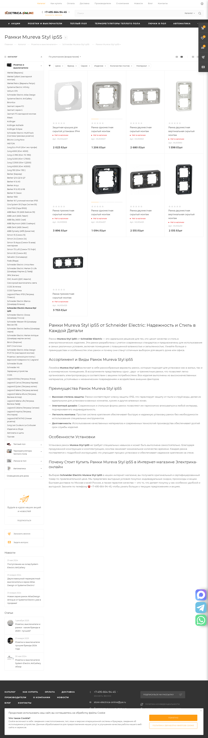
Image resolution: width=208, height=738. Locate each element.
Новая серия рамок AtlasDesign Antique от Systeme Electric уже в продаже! (24, 599)
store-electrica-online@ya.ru (110, 702)
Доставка (68, 692)
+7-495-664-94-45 (55, 12)
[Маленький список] (177, 56)
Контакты (24, 703)
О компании (41, 697)
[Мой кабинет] (202, 4)
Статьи (9, 612)
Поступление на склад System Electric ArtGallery (22, 566)
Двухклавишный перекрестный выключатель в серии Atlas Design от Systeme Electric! (23, 581)
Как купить (30, 692)
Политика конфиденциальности (162, 704)
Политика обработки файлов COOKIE (173, 725)
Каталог (10, 692)
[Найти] (199, 13)
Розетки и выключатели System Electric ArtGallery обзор (28, 663)
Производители (15, 697)
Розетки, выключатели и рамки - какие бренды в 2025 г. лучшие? (27, 627)
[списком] (198, 56)
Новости (10, 552)
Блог (8, 703)
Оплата (50, 692)
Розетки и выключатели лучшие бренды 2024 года (27, 645)
